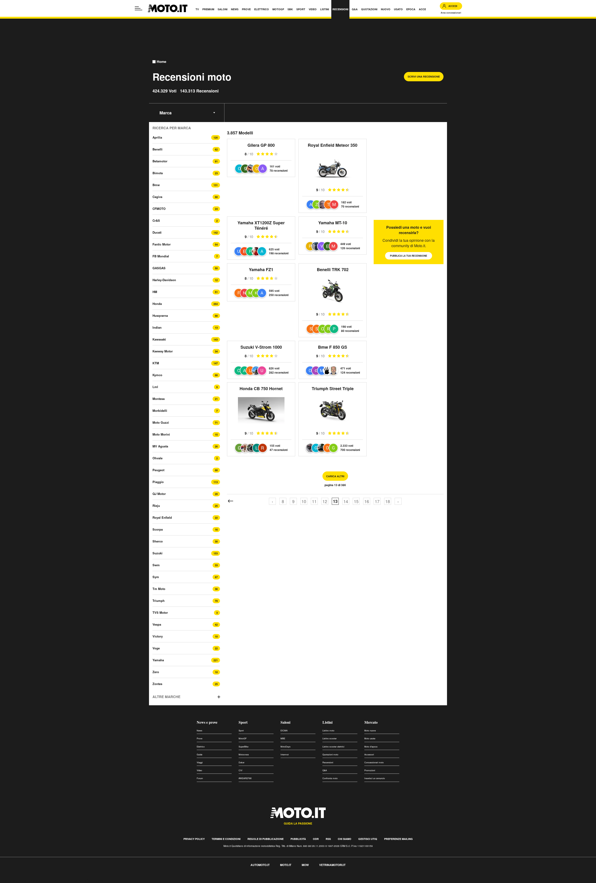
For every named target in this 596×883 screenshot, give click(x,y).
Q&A (324, 770)
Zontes (157, 684)
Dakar (241, 762)
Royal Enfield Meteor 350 (332, 145)
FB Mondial (160, 256)
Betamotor (159, 161)
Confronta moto (330, 778)
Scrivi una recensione (424, 76)
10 (303, 501)
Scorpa (157, 529)
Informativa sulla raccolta (20, 880)
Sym (155, 577)
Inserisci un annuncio (374, 778)
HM (154, 292)
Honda (157, 303)
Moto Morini (161, 434)
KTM (155, 363)
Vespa (156, 624)
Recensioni (327, 762)
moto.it (285, 865)
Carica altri (335, 476)
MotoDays (286, 746)
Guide (199, 754)
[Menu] (138, 8)
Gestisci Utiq (367, 839)
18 (387, 501)
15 (356, 501)
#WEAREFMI (245, 778)
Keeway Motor (162, 351)
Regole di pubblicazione (265, 839)
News (199, 730)
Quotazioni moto (330, 754)
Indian (157, 327)
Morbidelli (159, 410)
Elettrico (201, 746)
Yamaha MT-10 (332, 223)
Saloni (285, 722)
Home (161, 61)
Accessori (369, 754)
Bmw (156, 185)
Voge (156, 648)
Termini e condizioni (226, 839)
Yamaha (158, 660)
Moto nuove (370, 730)
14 (345, 501)
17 (377, 501)
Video (199, 770)
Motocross (244, 754)
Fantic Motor (161, 244)
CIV (240, 770)
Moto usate (369, 738)
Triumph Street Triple (333, 388)
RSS (328, 839)
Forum (200, 778)
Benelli (157, 149)
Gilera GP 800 (261, 145)
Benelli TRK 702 (333, 269)
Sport (243, 722)
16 (366, 501)
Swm (156, 565)
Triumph (158, 600)
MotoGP (243, 738)
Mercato (371, 722)
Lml (155, 387)
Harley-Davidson (164, 280)
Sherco (157, 541)
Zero (155, 672)
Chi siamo (344, 839)
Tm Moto (158, 588)
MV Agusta (160, 446)
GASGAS (159, 268)
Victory (157, 636)
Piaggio (158, 482)
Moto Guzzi (160, 422)
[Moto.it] (167, 8)
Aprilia (157, 137)
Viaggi (200, 762)
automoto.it (260, 865)
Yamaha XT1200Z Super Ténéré (261, 225)
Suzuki (157, 553)
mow (305, 865)
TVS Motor (160, 612)
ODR (316, 839)
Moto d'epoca (370, 746)
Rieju (156, 505)
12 (324, 501)
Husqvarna (160, 315)
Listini (327, 722)
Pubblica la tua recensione (408, 255)
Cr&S (156, 220)
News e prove (207, 722)
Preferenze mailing (398, 839)
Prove (199, 738)
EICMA (284, 730)
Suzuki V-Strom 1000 (261, 347)
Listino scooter (329, 738)
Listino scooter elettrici (333, 746)
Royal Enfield (162, 517)
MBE (283, 738)
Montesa (158, 398)
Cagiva (157, 196)
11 (314, 501)
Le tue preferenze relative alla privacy (73, 880)
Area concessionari (451, 12)
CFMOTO (159, 208)
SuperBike (243, 746)
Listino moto (328, 730)
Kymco (157, 375)
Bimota (157, 173)
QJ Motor (159, 493)
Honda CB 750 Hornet (261, 388)
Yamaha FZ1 (261, 269)
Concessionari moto (374, 762)
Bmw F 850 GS (332, 347)
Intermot (285, 754)
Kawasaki (159, 339)
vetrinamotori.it (332, 865)
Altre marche (166, 696)
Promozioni (369, 770)
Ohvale (157, 458)
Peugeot (158, 470)
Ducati (157, 232)
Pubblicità (298, 839)
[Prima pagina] (230, 501)
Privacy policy (194, 839)
